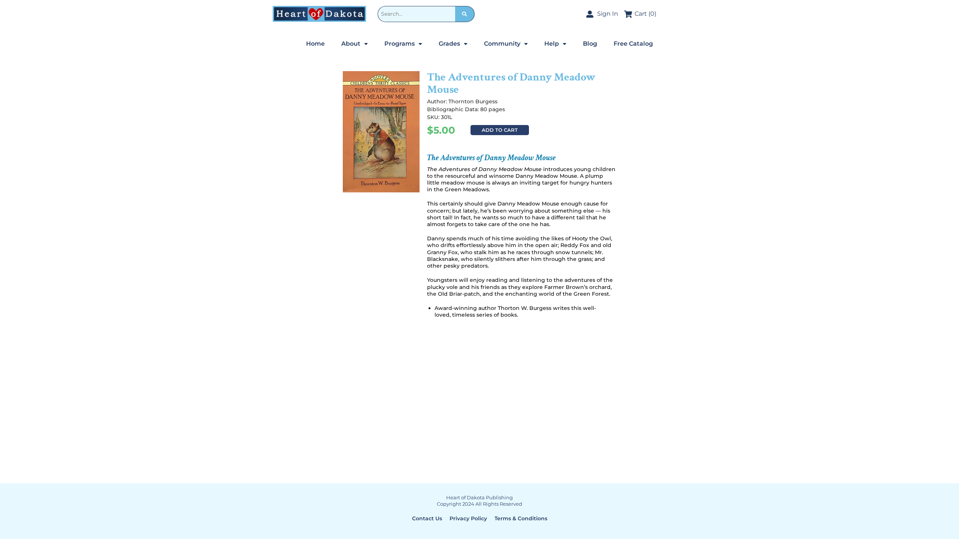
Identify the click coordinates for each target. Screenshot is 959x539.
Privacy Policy (468, 518)
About (350, 43)
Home (315, 43)
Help (551, 43)
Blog (590, 43)
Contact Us (427, 518)
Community (502, 43)
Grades (449, 43)
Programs (399, 43)
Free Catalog (633, 43)
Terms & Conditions (520, 518)
